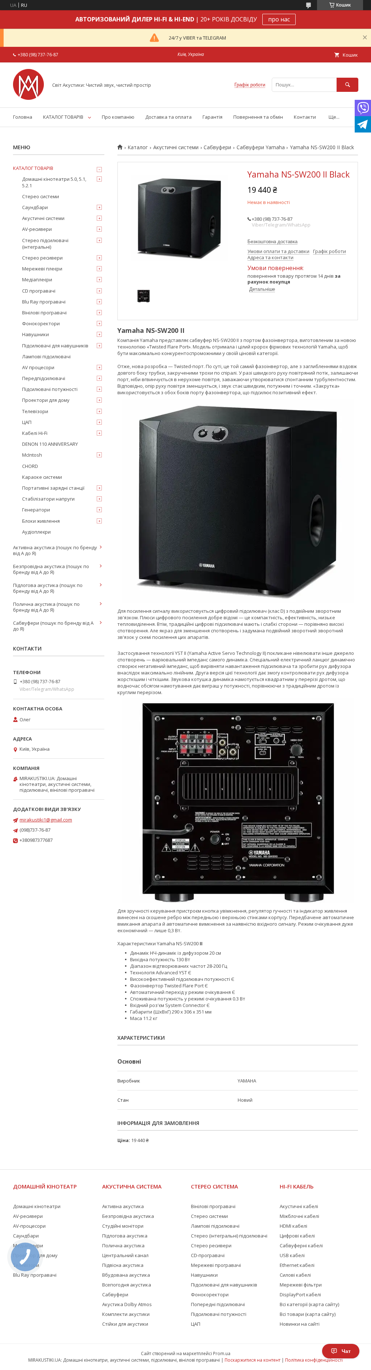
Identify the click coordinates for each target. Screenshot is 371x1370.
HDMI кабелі (293, 1226)
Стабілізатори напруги (48, 499)
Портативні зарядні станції (53, 488)
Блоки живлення (41, 521)
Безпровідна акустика (128, 1216)
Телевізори (35, 411)
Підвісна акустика (122, 1265)
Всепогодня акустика (126, 1284)
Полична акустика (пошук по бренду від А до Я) (46, 607)
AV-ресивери (37, 229)
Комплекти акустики (126, 1314)
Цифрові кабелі (297, 1235)
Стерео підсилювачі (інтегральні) (45, 243)
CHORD (30, 466)
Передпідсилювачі (43, 378)
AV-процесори (29, 1226)
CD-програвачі (208, 1255)
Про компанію (118, 117)
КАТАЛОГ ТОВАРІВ (63, 117)
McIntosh (32, 455)
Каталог (138, 147)
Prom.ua (221, 1353)
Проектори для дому (46, 400)
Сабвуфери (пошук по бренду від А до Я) (53, 626)
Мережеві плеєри (42, 268)
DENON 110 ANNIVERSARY (50, 444)
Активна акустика (123, 1206)
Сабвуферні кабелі (301, 1245)
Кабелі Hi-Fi (34, 433)
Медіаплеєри (37, 279)
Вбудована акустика (126, 1275)
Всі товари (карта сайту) (307, 1314)
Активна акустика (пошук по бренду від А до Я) (55, 550)
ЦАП (27, 422)
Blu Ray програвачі (44, 301)
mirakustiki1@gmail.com (46, 820)
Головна (22, 117)
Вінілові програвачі (44, 312)
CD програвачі (38, 291)
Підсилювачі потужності (50, 389)
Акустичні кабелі (299, 1206)
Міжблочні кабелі (299, 1216)
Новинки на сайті (300, 1324)
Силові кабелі (295, 1275)
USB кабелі (292, 1255)
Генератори (36, 509)
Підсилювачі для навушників (55, 345)
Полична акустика (123, 1245)
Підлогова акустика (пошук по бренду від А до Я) (48, 588)
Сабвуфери (217, 147)
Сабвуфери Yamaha (261, 147)
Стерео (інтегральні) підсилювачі (229, 1235)
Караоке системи (42, 477)
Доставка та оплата (168, 117)
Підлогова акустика (124, 1235)
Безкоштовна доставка (272, 241)
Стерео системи (40, 196)
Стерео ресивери (42, 257)
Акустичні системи (176, 147)
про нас (279, 19)
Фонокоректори (41, 323)
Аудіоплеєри (36, 532)
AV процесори (38, 367)
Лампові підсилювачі (46, 356)
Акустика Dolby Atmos (127, 1304)
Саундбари (35, 207)
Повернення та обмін (258, 117)
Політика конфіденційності (314, 1360)
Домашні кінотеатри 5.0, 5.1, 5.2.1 (54, 182)
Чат (346, 1351)
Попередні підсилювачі (218, 1304)
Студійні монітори (122, 1226)
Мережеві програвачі (216, 1265)
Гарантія (212, 117)
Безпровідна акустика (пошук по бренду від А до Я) (51, 569)
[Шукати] (347, 85)
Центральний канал (125, 1255)
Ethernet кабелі (297, 1265)
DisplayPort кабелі (300, 1294)
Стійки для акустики (125, 1324)
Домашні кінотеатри (37, 1206)
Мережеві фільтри (301, 1284)
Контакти (305, 117)
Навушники (35, 334)
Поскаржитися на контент (252, 1360)
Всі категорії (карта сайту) (309, 1304)
